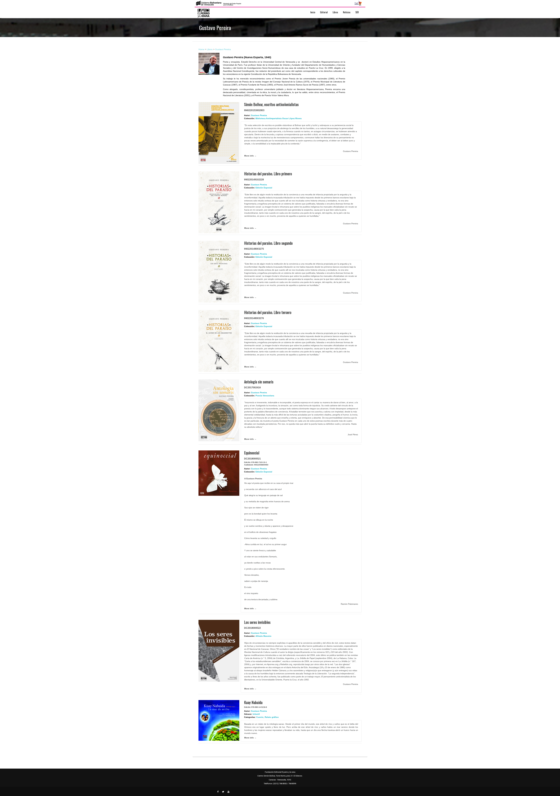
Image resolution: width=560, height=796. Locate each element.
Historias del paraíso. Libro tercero (267, 312)
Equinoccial (251, 452)
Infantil (256, 714)
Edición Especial (264, 187)
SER (357, 12)
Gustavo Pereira (223, 49)
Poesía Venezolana (265, 395)
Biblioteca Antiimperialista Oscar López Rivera (279, 118)
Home (201, 49)
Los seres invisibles (257, 622)
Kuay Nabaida (253, 702)
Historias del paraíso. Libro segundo (268, 243)
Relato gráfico (272, 717)
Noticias (346, 12)
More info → (250, 156)
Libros (210, 49)
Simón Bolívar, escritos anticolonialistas (271, 104)
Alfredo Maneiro (263, 636)
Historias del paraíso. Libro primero (268, 173)
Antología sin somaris (258, 381)
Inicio (312, 12)
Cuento (260, 717)
